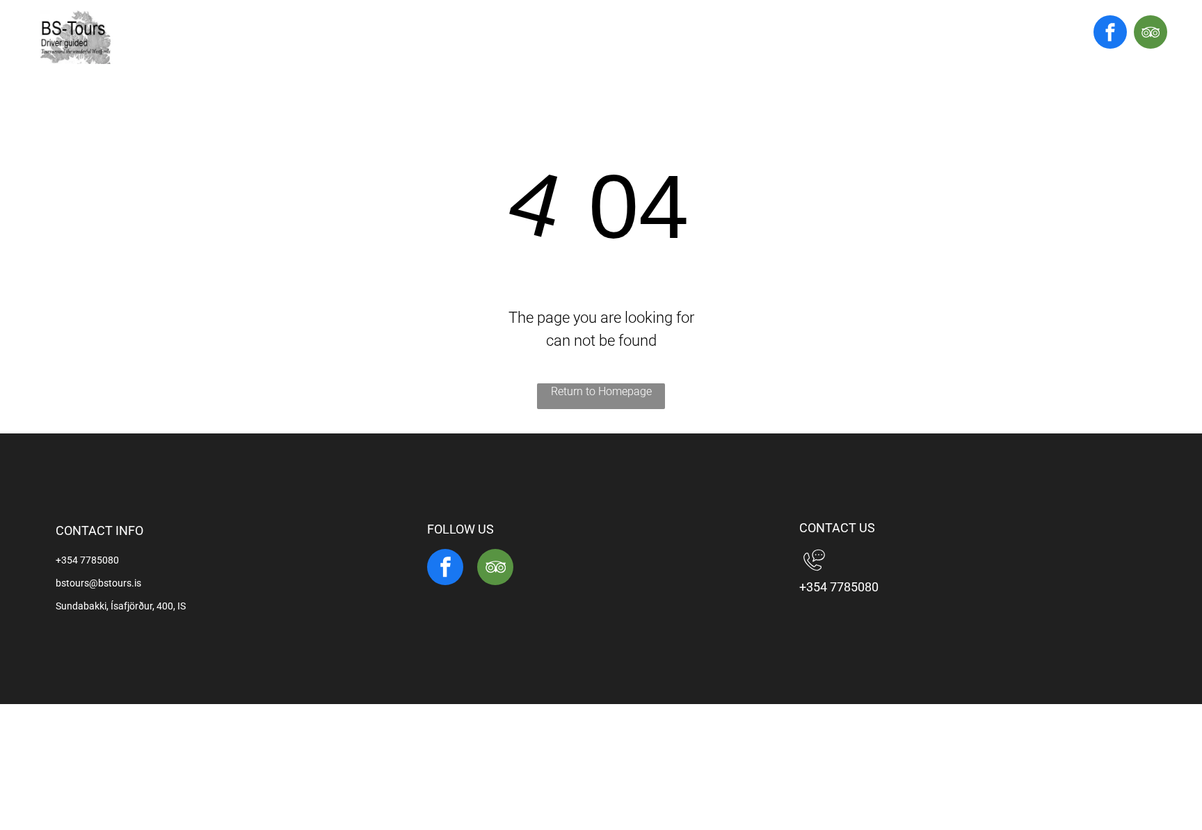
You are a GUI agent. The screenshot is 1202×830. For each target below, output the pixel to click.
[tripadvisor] (1150, 33)
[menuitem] (537, 38)
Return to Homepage (601, 391)
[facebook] (1110, 33)
